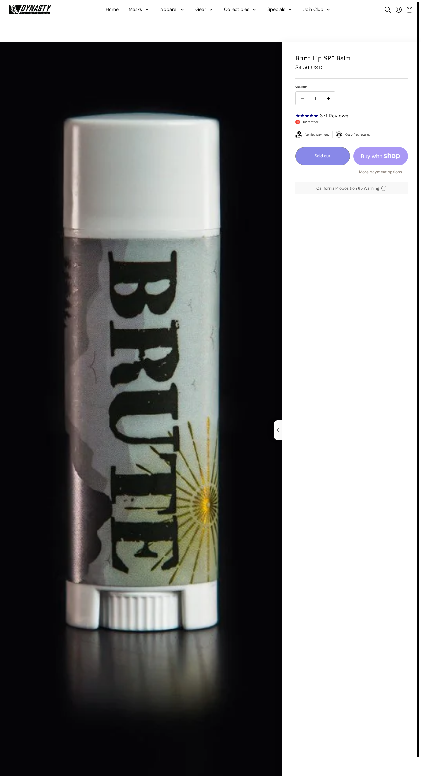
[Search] (388, 9)
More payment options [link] (380, 171)
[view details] (278, 430)
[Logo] (30, 9)
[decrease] (302, 98)
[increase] (328, 98)
